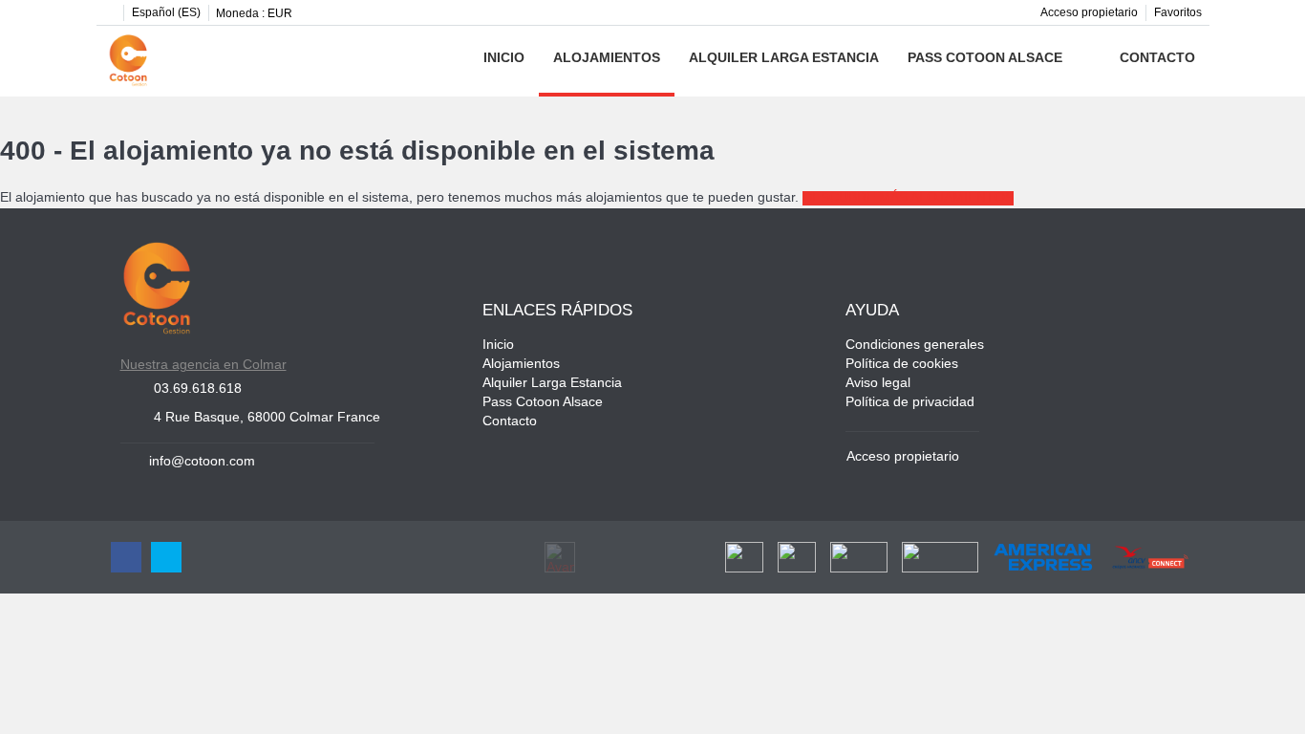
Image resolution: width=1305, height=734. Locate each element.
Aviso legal (877, 384)
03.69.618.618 (198, 389)
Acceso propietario (1089, 13)
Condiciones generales (914, 345)
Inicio (503, 59)
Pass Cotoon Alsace (985, 59)
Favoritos (1178, 13)
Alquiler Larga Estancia (784, 59)
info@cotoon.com (202, 462)
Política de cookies (901, 364)
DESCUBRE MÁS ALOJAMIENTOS (908, 198)
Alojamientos (606, 59)
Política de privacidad (909, 403)
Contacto (1157, 59)
